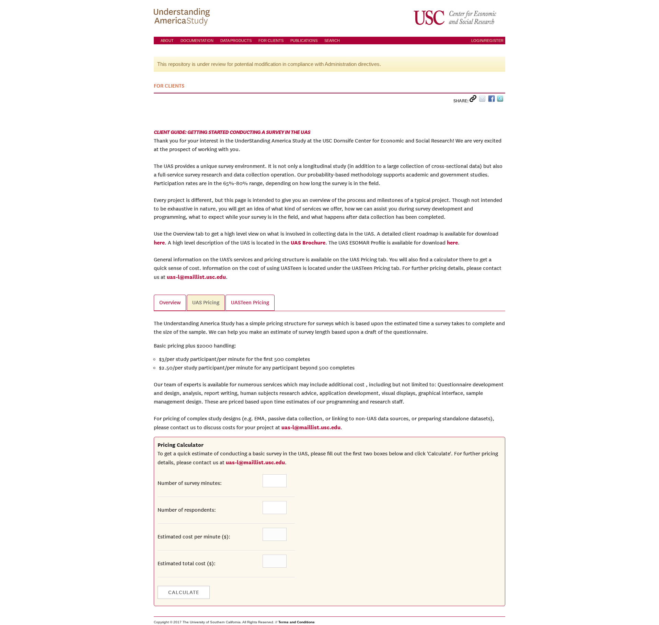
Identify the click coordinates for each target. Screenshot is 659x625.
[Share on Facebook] (492, 100)
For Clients (271, 40)
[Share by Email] (483, 100)
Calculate (183, 592)
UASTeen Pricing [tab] (250, 302)
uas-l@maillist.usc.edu (196, 277)
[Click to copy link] (474, 100)
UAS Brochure (308, 242)
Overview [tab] (170, 302)
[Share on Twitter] (501, 100)
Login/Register (487, 40)
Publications (303, 40)
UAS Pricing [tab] (205, 302)
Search (332, 40)
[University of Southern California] (455, 17)
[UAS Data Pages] (183, 17)
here (159, 242)
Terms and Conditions (296, 622)
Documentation (197, 40)
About (167, 40)
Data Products (236, 40)
